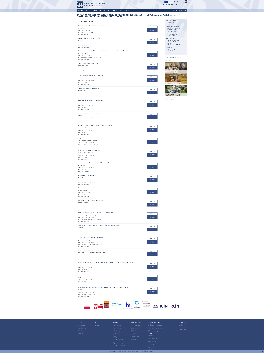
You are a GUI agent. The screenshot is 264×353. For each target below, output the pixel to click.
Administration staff (82, 328)
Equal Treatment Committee (154, 340)
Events (87, 10)
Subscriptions (169, 47)
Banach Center (116, 333)
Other (127, 10)
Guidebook (80, 333)
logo (92, 4)
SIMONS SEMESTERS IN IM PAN (119, 324)
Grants (114, 334)
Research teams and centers (119, 345)
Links (149, 330)
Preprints (168, 46)
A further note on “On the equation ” (93, 163)
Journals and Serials (86, 16)
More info (152, 26)
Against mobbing (152, 341)
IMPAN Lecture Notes (171, 38)
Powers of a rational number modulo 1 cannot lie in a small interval (98, 188)
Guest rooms (151, 335)
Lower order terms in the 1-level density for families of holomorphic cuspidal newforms (104, 51)
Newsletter (97, 325)
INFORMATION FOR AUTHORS (173, 26)
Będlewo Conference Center (119, 343)
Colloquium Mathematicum (173, 32)
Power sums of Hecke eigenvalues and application (93, 275)
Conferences (115, 330)
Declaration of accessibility (154, 337)
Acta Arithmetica (104, 16)
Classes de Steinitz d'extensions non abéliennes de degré (95, 125)
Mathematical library (171, 41)
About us (80, 324)
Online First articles (171, 25)
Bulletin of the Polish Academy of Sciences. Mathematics (174, 31)
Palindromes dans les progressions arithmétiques (93, 25)
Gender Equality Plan (152, 338)
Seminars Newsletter (117, 328)
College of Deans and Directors (155, 328)
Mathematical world (117, 10)
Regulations (150, 349)
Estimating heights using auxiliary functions (91, 200)
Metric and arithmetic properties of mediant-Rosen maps (95, 250)
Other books (169, 43)
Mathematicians (81, 327)
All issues (118, 16)
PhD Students (116, 346)
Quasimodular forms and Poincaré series (90, 100)
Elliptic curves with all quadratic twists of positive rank (94, 138)
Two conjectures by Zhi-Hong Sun (88, 63)
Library (114, 342)
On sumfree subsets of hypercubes (88, 88)
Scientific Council (81, 330)
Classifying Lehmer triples (86, 175)
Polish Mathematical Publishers (155, 325)
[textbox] (98, 38)
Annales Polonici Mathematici (173, 28)
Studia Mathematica (171, 36)
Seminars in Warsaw (117, 327)
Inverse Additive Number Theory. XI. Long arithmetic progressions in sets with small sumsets (105, 262)
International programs (118, 339)
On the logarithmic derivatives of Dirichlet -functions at (97, 213)
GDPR (149, 346)
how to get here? (182, 329)
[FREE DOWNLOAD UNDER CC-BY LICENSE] (152, 30)
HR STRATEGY (151, 344)
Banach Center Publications (173, 40)
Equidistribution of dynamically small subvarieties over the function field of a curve (103, 287)
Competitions (116, 337)
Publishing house (104, 10)
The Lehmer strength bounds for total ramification (93, 113)
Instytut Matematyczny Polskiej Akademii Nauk (107, 14)
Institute (80, 10)
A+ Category (80, 331)
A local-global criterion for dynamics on (91, 237)
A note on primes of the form (90, 76)
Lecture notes (151, 327)
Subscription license (171, 49)
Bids (149, 343)
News (96, 324)
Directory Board (81, 325)
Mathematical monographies (173, 44)
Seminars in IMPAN (117, 325)
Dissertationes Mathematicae (173, 34)
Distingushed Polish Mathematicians (156, 331)
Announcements (116, 340)
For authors (169, 52)
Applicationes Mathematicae (173, 29)
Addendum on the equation (91, 150)
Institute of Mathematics (149, 15)
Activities (94, 10)
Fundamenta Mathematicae (172, 35)
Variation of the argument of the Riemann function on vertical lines (98, 225)
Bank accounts (151, 347)
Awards (114, 336)
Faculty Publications (117, 331)
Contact (183, 322)
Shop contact (169, 50)
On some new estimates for (89, 38)
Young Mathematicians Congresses (155, 324)
